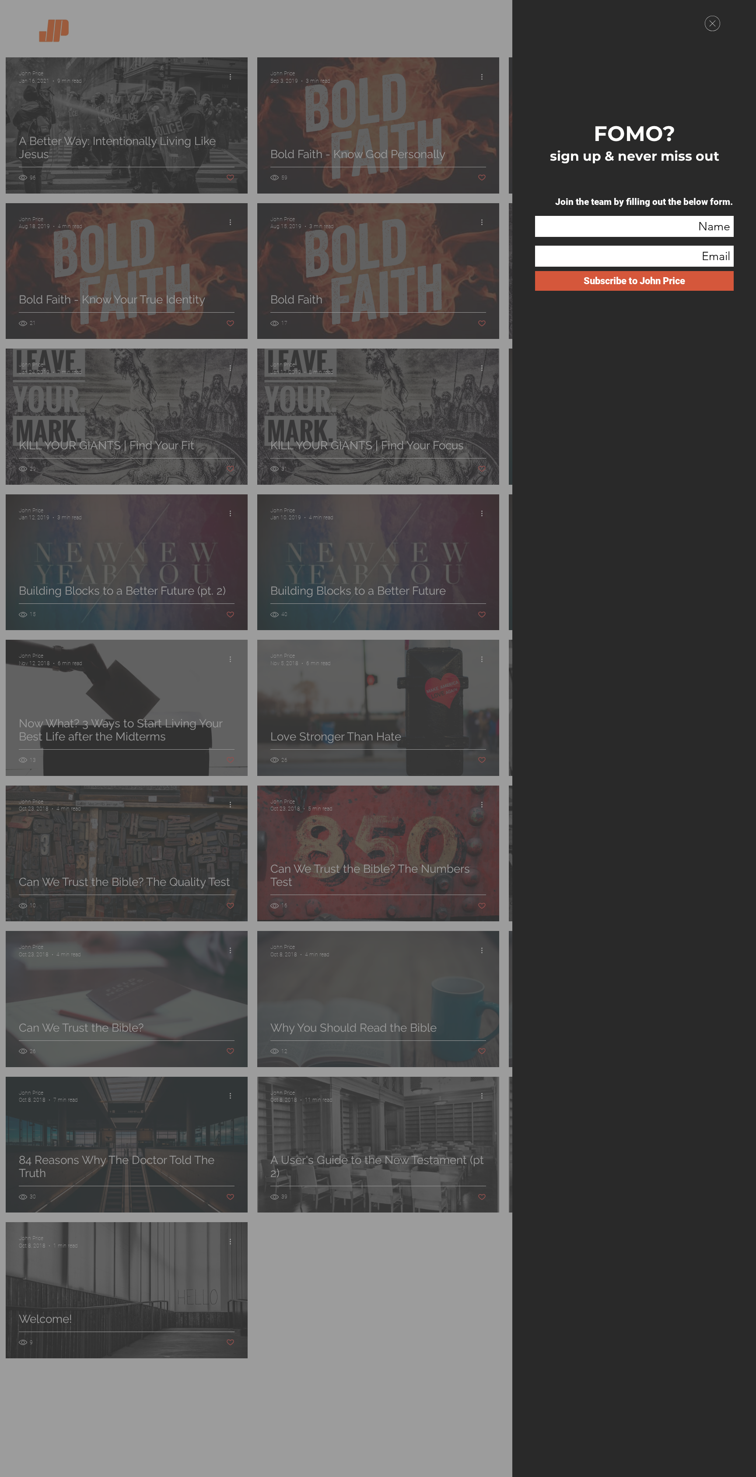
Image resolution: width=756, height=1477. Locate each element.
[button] (712, 23)
